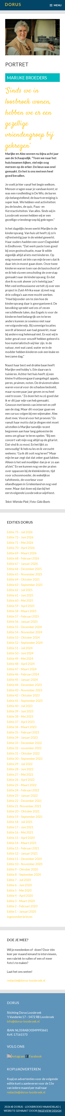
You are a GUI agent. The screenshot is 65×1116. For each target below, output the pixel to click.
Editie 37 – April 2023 (21, 722)
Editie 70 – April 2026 (21, 548)
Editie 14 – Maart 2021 (22, 843)
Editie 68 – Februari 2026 (23, 558)
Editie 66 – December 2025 (24, 569)
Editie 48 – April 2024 (21, 664)
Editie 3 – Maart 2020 (21, 901)
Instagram (18, 1056)
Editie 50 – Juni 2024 (20, 653)
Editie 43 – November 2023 (24, 690)
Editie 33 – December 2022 (24, 743)
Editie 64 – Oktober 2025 (23, 579)
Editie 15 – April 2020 (21, 838)
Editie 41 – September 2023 (25, 701)
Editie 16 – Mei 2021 (20, 832)
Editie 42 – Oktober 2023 (23, 695)
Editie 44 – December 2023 (24, 685)
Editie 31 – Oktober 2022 (23, 753)
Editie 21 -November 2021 (24, 806)
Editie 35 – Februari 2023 (23, 732)
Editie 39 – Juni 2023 (20, 711)
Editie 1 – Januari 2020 (21, 911)
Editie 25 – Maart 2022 (22, 785)
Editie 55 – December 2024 (24, 627)
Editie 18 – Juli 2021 (20, 822)
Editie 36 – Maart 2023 (22, 727)
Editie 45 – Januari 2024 (22, 679)
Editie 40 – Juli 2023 (20, 706)
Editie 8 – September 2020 (24, 874)
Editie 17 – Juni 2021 (20, 827)
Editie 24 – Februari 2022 (23, 790)
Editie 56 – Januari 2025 (22, 621)
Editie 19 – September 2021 (25, 816)
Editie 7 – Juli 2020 (19, 880)
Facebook (35, 1056)
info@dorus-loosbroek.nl (23, 1021)
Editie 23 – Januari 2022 (22, 795)
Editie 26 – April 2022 (21, 779)
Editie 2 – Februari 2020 (22, 906)
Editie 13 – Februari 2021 (23, 848)
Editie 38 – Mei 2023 (20, 716)
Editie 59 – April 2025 (21, 606)
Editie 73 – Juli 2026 (20, 532)
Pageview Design (49, 1110)
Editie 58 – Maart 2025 (22, 611)
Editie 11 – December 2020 (24, 859)
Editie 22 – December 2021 (24, 801)
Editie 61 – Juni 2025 (20, 595)
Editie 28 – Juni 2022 (20, 769)
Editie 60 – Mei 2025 (20, 600)
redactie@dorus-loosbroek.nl (26, 980)
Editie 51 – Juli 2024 (20, 648)
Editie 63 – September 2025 (25, 585)
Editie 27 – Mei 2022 (20, 774)
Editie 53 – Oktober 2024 (23, 637)
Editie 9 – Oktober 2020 (22, 869)
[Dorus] (13, 5)
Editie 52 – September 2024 (25, 642)
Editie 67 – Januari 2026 (22, 564)
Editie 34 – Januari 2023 (22, 737)
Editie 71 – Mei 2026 (20, 542)
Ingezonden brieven (19, 917)
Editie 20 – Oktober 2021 (23, 811)
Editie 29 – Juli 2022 (20, 764)
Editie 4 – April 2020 (20, 895)
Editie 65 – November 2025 (24, 574)
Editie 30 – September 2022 (25, 758)
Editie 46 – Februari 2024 (23, 674)
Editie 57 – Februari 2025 (23, 616)
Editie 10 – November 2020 (24, 864)
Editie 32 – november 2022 (24, 748)
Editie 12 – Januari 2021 (22, 853)
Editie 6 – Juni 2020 (19, 885)
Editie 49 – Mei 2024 (20, 658)
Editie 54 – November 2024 (24, 632)
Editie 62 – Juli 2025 (20, 590)
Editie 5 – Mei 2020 (19, 890)
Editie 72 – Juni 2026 (20, 537)
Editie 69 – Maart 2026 (22, 553)
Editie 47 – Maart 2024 (22, 669)
